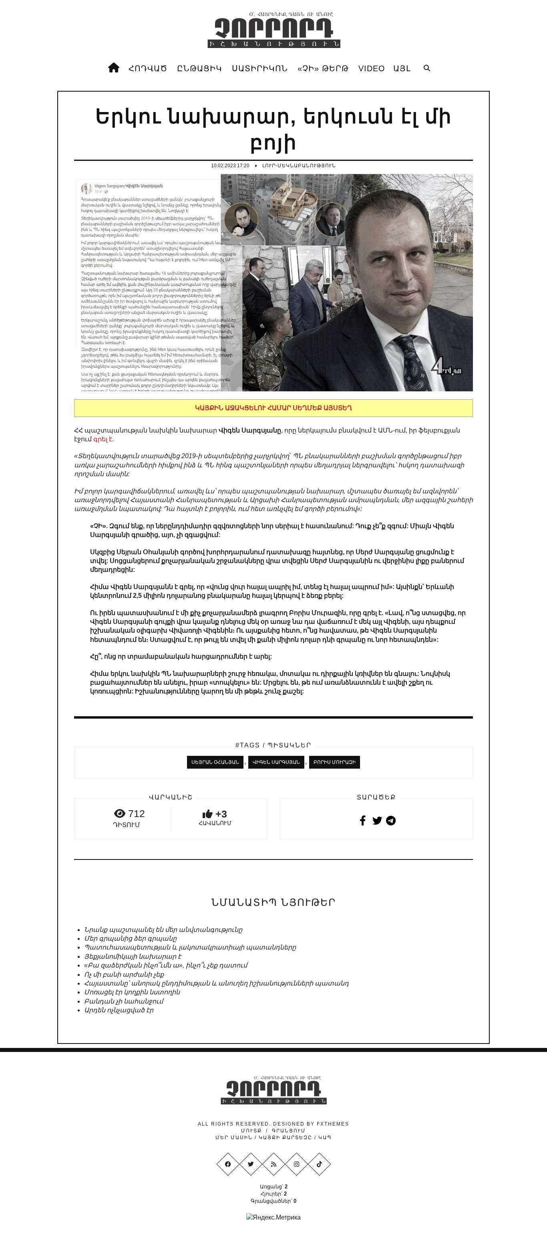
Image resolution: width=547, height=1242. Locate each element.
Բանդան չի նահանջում (123, 1001)
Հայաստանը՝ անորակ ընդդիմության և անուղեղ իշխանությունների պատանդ (216, 983)
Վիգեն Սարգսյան (276, 762)
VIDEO (371, 68)
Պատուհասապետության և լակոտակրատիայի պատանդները (190, 947)
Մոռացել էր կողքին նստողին (132, 992)
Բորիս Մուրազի (335, 762)
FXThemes (333, 1124)
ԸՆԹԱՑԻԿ (199, 68)
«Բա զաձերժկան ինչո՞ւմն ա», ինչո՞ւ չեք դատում (165, 965)
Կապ (324, 1137)
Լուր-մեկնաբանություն (299, 165)
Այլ (402, 68)
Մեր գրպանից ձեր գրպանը (130, 938)
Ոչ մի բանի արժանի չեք (124, 974)
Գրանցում (289, 1131)
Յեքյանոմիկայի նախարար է (132, 956)
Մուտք (251, 1131)
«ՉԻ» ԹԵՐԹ (323, 68)
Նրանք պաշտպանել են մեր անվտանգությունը (163, 929)
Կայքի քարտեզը (285, 1137)
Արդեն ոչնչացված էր (118, 1010)
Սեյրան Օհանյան (215, 762)
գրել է (102, 439)
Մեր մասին (235, 1137)
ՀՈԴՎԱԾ (148, 68)
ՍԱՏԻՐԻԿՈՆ (260, 68)
